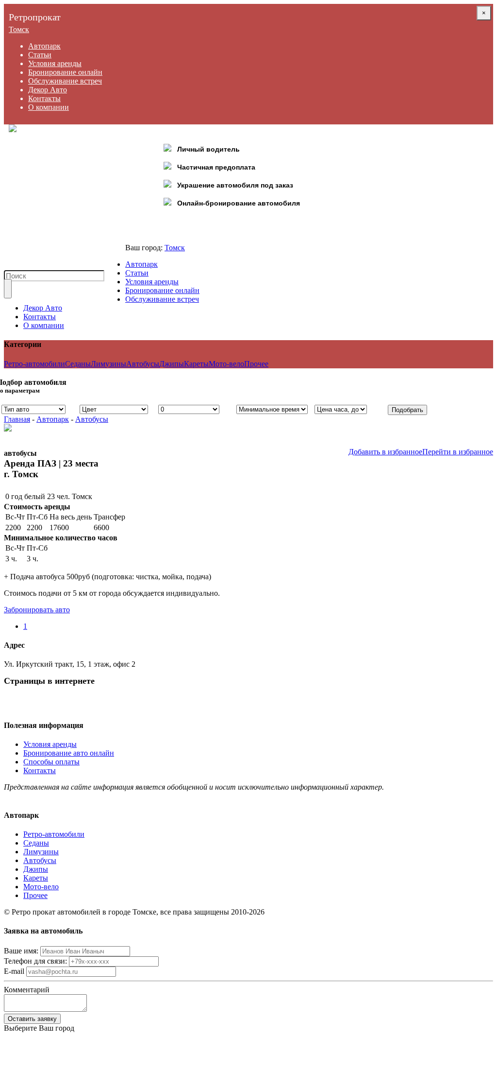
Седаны (78, 364)
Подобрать (407, 410)
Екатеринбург (27, 1080)
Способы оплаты (51, 762)
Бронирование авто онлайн (68, 753)
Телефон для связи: (35, 961)
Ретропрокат (35, 17)
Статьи (39, 55)
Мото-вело (226, 364)
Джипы (171, 364)
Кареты (196, 364)
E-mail (14, 971)
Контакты (44, 98)
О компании (48, 107)
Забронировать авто (37, 609)
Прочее (256, 364)
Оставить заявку (32, 1018)
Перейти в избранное (457, 452)
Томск (19, 29)
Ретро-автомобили (34, 364)
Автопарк (44, 46)
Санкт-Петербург (32, 1045)
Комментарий (27, 989)
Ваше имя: (21, 951)
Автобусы (142, 364)
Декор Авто (47, 90)
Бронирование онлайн (65, 72)
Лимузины (108, 364)
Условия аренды (55, 63)
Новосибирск (26, 1072)
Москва (16, 1054)
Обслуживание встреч (65, 81)
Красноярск (23, 1063)
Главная (17, 419)
